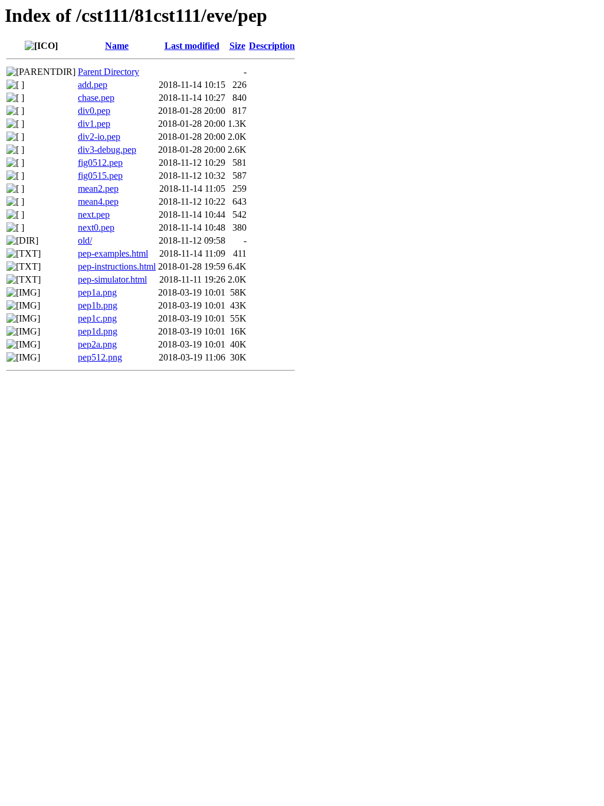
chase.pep (96, 98)
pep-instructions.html (117, 266)
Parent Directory (108, 72)
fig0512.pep (100, 163)
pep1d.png (97, 331)
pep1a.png (97, 292)
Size (237, 46)
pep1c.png (97, 318)
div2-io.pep (99, 137)
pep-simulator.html (112, 279)
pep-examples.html (113, 253)
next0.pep (96, 227)
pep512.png (100, 357)
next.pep (94, 214)
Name (117, 46)
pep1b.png (97, 305)
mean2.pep (98, 189)
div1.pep (94, 124)
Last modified (192, 46)
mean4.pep (98, 201)
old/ (85, 240)
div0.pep (94, 111)
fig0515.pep (100, 176)
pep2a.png (97, 344)
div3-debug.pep (107, 150)
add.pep (92, 85)
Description (272, 46)
